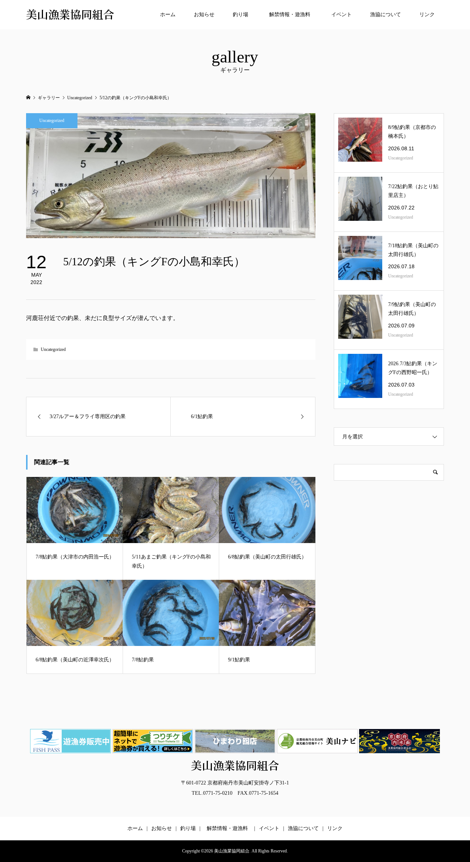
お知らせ (204, 14)
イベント (341, 14)
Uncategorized (51, 120)
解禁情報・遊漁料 (292, 14)
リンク (427, 14)
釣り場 (240, 14)
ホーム (168, 14)
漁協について (385, 14)
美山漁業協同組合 (70, 14)
